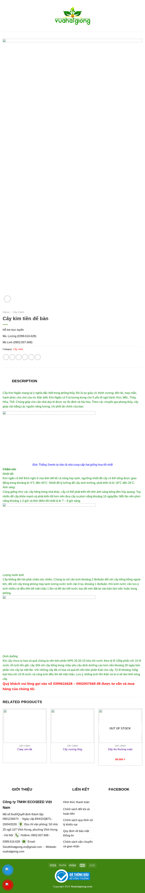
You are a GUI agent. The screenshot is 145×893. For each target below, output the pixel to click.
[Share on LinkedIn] (38, 357)
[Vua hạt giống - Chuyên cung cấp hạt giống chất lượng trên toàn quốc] (72, 16)
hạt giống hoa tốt (96, 464)
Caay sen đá (24, 749)
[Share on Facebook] (12, 357)
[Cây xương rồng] (72, 726)
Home (6, 312)
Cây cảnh (18, 312)
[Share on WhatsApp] (6, 357)
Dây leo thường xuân (120, 749)
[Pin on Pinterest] (31, 357)
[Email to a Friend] (25, 357)
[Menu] (5, 15)
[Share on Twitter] (19, 357)
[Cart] (140, 15)
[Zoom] (7, 298)
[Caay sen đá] (25, 726)
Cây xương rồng (72, 749)
